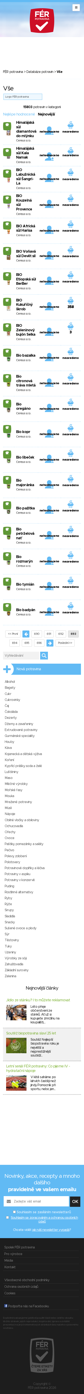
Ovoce (9, 838)
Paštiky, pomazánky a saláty (24, 844)
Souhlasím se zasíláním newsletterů (44, 1212)
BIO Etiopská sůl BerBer (26, 279)
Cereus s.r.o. (23, 140)
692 (60, 634)
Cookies (9, 1293)
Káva (8, 748)
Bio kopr (23, 432)
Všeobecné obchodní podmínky (26, 1280)
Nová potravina (29, 669)
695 (26, 643)
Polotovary (12, 862)
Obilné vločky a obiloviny (22, 820)
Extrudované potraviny (21, 730)
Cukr (8, 694)
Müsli (8, 808)
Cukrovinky (12, 700)
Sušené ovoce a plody (20, 928)
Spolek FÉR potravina (19, 1247)
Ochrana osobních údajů (21, 1286)
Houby (9, 742)
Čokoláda (11, 711)
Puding (9, 886)
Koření (9, 760)
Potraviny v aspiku (17, 874)
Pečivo (9, 850)
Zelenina (10, 976)
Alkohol (10, 681)
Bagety (10, 687)
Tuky (8, 946)
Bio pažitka (25, 508)
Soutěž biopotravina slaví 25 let (31, 1033)
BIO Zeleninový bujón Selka (25, 330)
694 (14, 643)
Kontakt (9, 1267)
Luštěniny (11, 772)
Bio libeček (25, 457)
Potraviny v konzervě (20, 880)
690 (36, 634)
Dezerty (11, 717)
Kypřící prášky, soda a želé (23, 766)
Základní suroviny (16, 970)
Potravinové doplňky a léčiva (25, 868)
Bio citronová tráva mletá (25, 381)
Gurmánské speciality (19, 736)
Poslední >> (65, 643)
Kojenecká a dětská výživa (23, 754)
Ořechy (10, 832)
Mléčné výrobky (16, 784)
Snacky (10, 922)
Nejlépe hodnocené (19, 114)
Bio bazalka (25, 355)
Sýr (7, 934)
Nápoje (10, 814)
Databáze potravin (39, 72)
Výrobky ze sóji (16, 958)
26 (7, 124)
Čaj (7, 706)
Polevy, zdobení (16, 856)
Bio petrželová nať (25, 534)
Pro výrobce (13, 1254)
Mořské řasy (13, 790)
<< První (13, 634)
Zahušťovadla (14, 964)
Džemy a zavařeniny (19, 724)
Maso (8, 778)
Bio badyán (25, 610)
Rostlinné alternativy (19, 892)
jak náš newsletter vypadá (51, 1230)
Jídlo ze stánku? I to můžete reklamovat (38, 1000)
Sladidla (10, 916)
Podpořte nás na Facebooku (28, 1306)
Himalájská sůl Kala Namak (25, 153)
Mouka (9, 796)
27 (7, 171)
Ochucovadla (14, 826)
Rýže (8, 904)
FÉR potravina (13, 72)
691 (49, 634)
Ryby (8, 898)
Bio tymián (25, 584)
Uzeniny (10, 952)
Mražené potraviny (18, 802)
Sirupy (9, 910)
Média (8, 1260)
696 (39, 643)
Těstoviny (12, 940)
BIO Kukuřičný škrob (24, 305)
